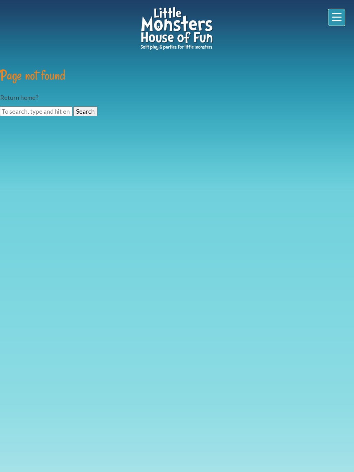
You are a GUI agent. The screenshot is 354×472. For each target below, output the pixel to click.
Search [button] (85, 111)
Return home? (19, 97)
